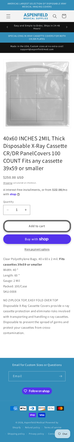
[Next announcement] (67, 27)
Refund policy (32, 427)
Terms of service (52, 427)
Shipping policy (16, 433)
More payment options (37, 249)
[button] (8, 16)
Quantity (8, 201)
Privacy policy (36, 433)
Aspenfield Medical (34, 422)
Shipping (7, 182)
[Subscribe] (60, 376)
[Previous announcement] (7, 27)
